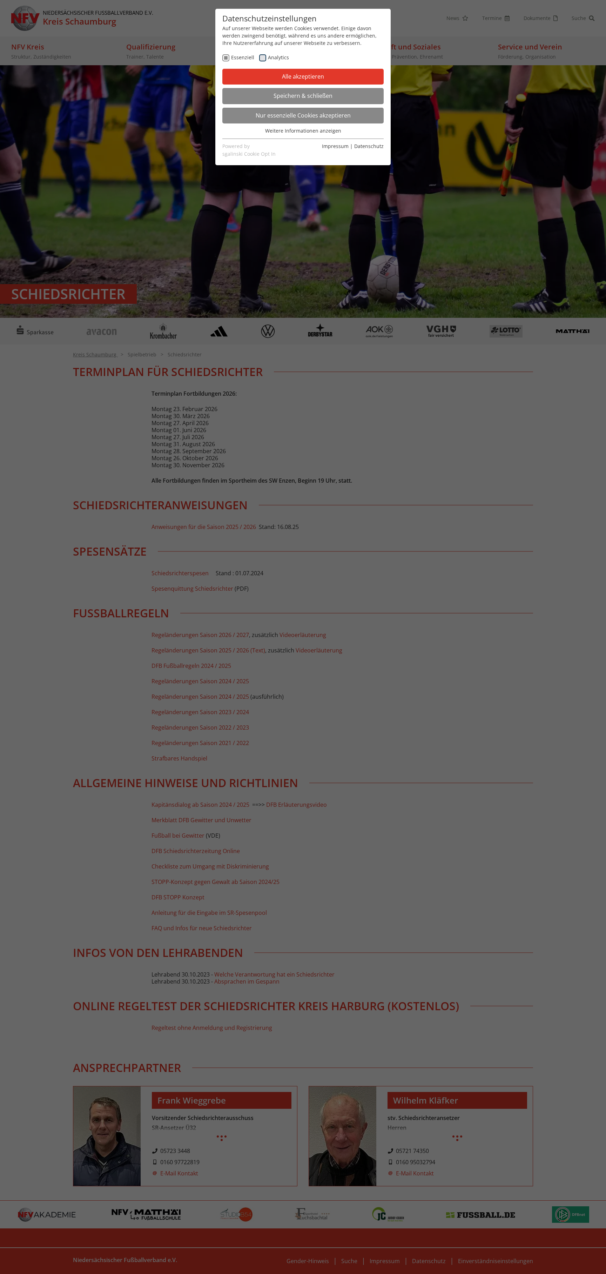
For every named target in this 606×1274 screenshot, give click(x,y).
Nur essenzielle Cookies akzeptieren (303, 115)
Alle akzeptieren (303, 76)
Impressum (335, 146)
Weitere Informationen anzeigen (303, 130)
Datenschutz (369, 146)
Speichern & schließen (303, 96)
